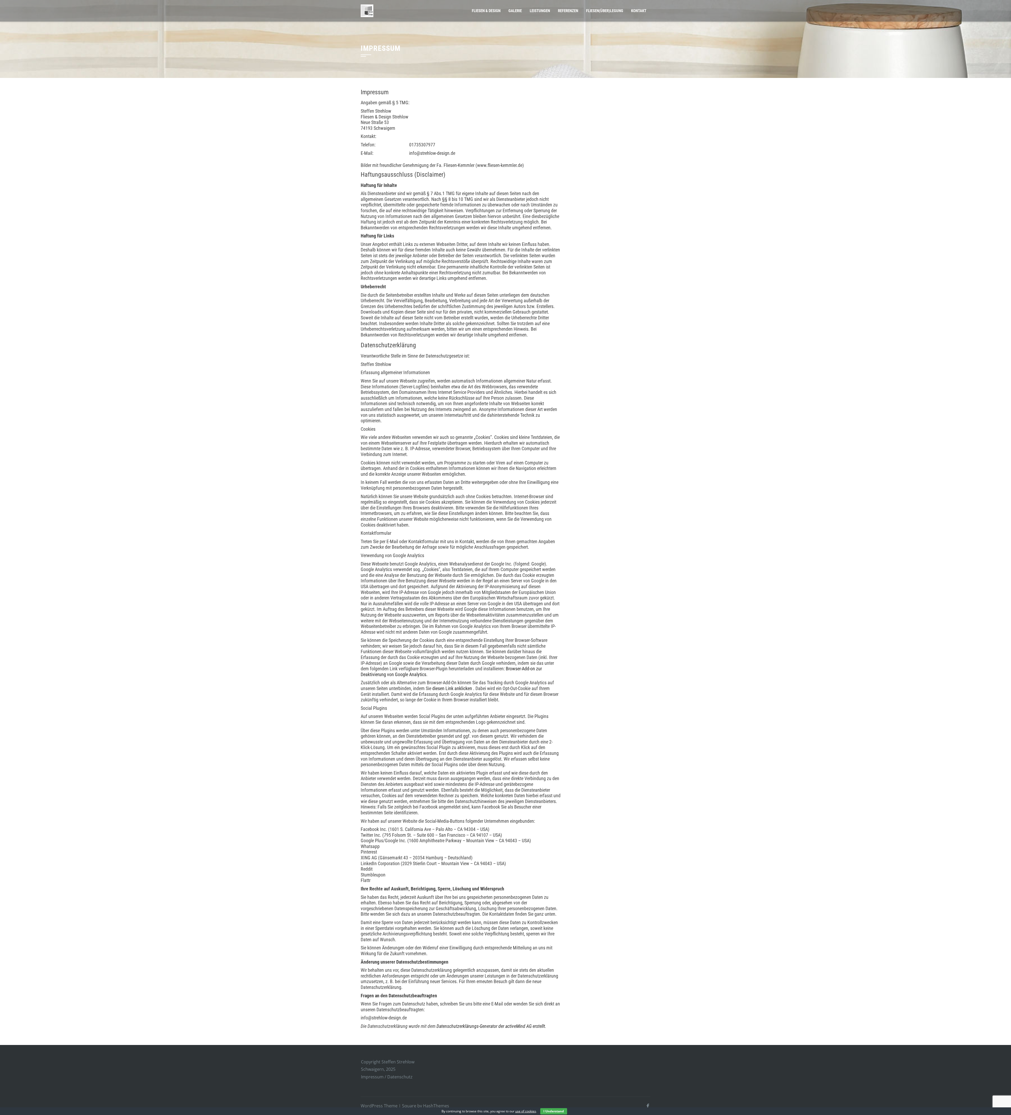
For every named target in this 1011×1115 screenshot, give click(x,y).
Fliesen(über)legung (604, 10)
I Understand (553, 1111)
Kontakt (638, 10)
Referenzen (568, 10)
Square (409, 1106)
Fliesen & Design (486, 10)
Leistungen (540, 10)
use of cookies (525, 1111)
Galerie (515, 10)
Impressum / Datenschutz (387, 1077)
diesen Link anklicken (452, 688)
